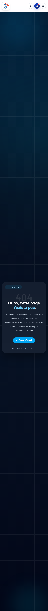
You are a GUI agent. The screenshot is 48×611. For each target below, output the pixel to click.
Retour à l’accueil (25, 340)
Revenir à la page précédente (25, 348)
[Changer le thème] (30, 6)
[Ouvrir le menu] (43, 6)
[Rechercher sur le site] (37, 6)
